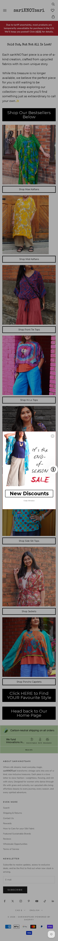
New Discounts (29, 493)
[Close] (52, 436)
